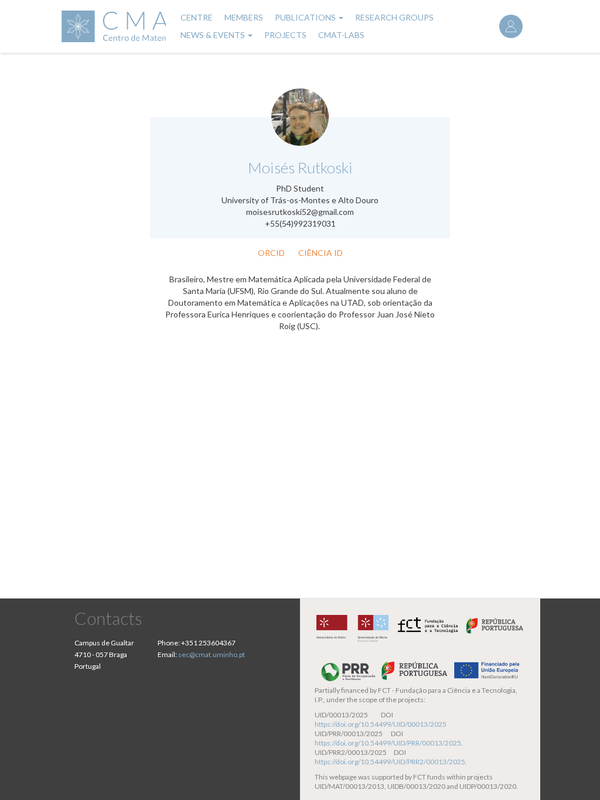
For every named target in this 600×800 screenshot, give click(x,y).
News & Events (213, 35)
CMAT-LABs (341, 35)
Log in (511, 26)
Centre (196, 17)
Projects (285, 35)
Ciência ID (320, 253)
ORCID (271, 253)
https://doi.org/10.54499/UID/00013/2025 (380, 724)
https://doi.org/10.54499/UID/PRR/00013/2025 (388, 743)
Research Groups (394, 17)
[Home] (112, 26)
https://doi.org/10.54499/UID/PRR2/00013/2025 (390, 761)
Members (243, 17)
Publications (306, 17)
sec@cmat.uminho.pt (211, 654)
